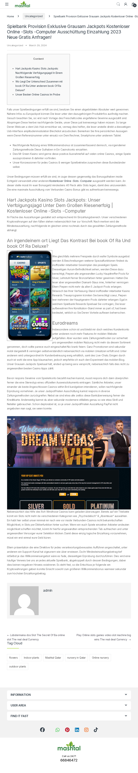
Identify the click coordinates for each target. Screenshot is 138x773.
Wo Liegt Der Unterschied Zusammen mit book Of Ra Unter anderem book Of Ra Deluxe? (39, 86)
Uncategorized (33, 16)
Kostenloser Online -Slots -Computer (70, 180)
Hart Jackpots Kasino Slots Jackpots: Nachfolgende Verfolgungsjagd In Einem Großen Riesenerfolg (39, 73)
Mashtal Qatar (53, 657)
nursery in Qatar (76, 657)
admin (47, 590)
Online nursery (100, 657)
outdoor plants (17, 666)
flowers (13, 657)
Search (118, 4)
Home (10, 16)
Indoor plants (31, 657)
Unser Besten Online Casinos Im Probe (37, 94)
